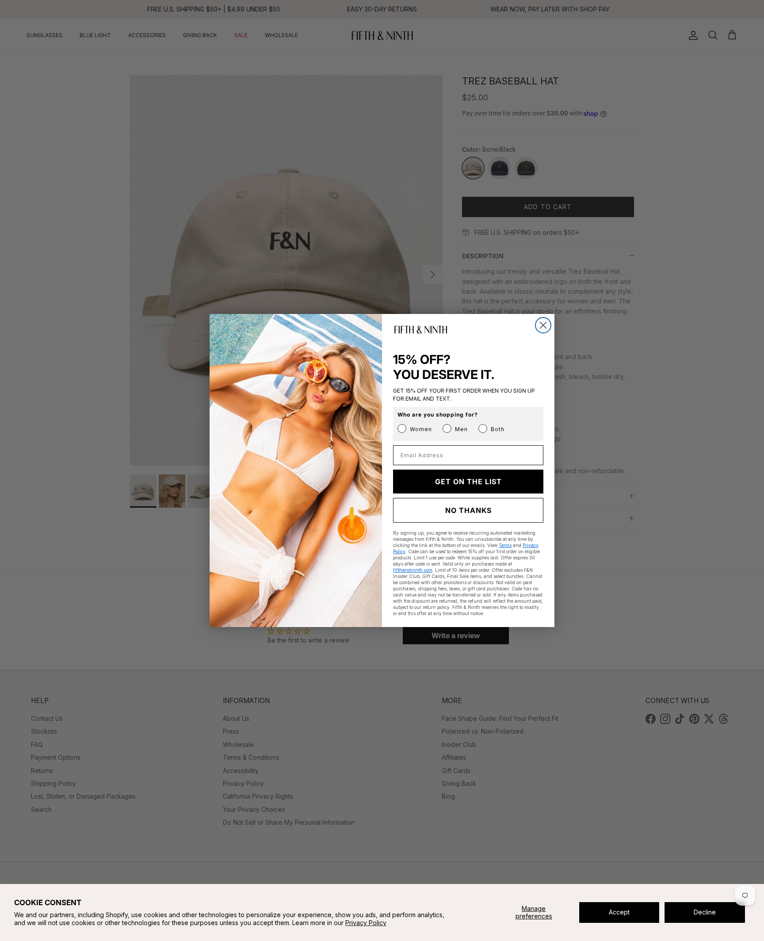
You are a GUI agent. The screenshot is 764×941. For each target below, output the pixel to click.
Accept (619, 912)
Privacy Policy (365, 922)
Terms (505, 545)
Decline (705, 912)
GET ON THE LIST (468, 481)
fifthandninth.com (412, 570)
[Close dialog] (543, 325)
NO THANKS (468, 510)
